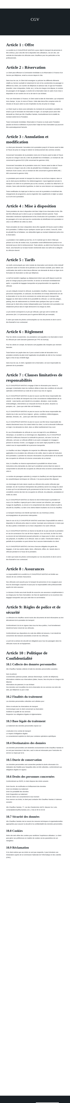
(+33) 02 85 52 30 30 (38, 810)
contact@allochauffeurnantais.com (18, 810)
